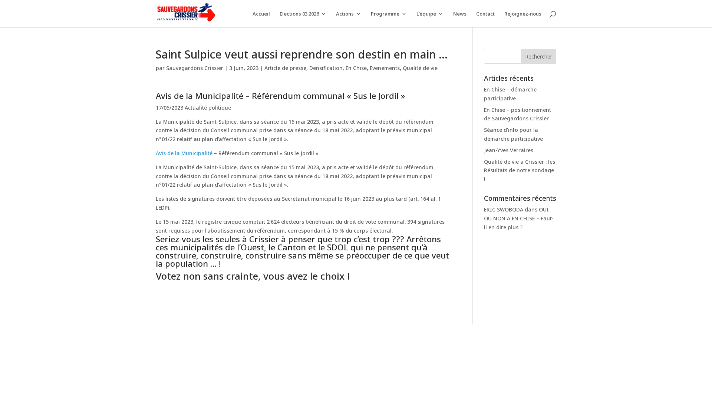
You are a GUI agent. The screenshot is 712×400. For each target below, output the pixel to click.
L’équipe (426, 14)
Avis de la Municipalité (184, 153)
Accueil (261, 14)
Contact (485, 14)
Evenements (385, 67)
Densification (326, 67)
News (460, 14)
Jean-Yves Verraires (508, 150)
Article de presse (285, 67)
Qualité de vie (420, 67)
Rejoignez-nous (522, 14)
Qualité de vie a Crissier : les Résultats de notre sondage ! (519, 170)
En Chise (356, 67)
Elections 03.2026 (299, 14)
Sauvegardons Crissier (194, 67)
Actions (345, 14)
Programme (385, 14)
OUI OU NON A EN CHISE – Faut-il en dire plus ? (519, 218)
